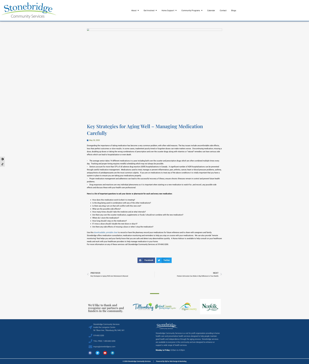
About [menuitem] (133, 10)
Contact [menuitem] (223, 10)
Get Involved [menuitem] (149, 10)
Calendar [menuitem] (211, 10)
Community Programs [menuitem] (190, 10)
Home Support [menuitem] (168, 10)
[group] (143, 307)
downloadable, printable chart (106, 232)
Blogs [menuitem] (233, 10)
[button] (146, 260)
